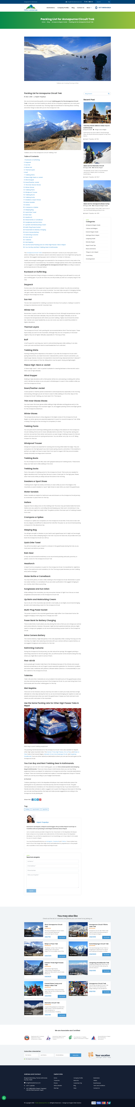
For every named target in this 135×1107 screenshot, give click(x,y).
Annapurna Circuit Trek (97, 983)
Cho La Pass (67, 752)
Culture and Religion (92, 228)
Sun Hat (27, 165)
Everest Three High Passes (55, 752)
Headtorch (28, 217)
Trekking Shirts (30, 175)
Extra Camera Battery (32, 232)
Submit (31, 891)
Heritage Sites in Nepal (92, 235)
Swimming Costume (31, 235)
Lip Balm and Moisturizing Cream (35, 225)
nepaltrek (45, 809)
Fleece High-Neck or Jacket (34, 177)
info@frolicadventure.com (74, 2)
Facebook (56, 841)
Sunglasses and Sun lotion (33, 222)
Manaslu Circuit (49, 754)
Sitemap (56, 1088)
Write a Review (58, 1085)
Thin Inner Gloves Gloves (33, 185)
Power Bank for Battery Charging (35, 230)
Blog (73, 8)
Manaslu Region (90, 242)
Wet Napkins (29, 242)
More (88, 8)
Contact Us (80, 8)
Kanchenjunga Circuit (60, 754)
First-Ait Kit (28, 237)
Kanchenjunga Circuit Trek (99, 944)
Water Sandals (30, 202)
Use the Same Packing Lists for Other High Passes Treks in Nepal (45, 245)
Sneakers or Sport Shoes (33, 200)
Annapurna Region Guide (59, 22)
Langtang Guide (90, 238)
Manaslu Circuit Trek (52, 1003)
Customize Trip (78, 1083)
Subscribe (75, 1055)
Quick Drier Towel (30, 212)
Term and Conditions (99, 1085)
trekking (27, 809)
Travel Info (57, 1080)
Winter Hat (28, 167)
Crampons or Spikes (31, 207)
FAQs (75, 1088)
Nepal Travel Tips (91, 245)
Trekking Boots (30, 195)
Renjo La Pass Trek (51, 944)
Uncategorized (90, 259)
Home (43, 22)
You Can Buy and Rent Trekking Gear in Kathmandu (41, 247)
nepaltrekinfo (36, 809)
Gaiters (27, 205)
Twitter (64, 841)
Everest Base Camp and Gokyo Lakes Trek (53, 984)
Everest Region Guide (92, 232)
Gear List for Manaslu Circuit (94, 166)
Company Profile (62, 8)
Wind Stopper (29, 180)
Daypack (28, 162)
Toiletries (28, 240)
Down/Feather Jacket (32, 182)
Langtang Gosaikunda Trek (99, 963)
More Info (76, 1080)
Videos (95, 1080)
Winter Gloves (29, 187)
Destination (50, 8)
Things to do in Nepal (92, 252)
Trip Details (62, 937)
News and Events (91, 249)
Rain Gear (28, 215)
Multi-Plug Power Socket (33, 227)
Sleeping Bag (29, 210)
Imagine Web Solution (75, 1103)
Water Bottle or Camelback (34, 220)
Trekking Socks (30, 197)
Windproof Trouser (31, 192)
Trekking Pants (30, 190)
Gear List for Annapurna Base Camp (96, 204)
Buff (26, 172)
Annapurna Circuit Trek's (34, 253)
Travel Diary (89, 255)
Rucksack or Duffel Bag (32, 160)
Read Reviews (97, 1083)
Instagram (49, 841)
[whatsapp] (4, 1097)
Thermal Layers (30, 170)
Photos (56, 1083)
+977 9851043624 (104, 8)
